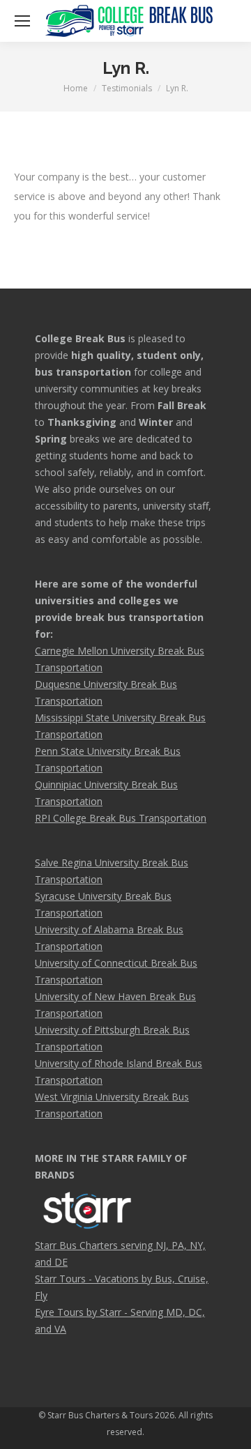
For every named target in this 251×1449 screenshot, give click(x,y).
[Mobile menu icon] (22, 21)
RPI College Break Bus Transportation (120, 818)
